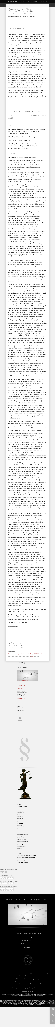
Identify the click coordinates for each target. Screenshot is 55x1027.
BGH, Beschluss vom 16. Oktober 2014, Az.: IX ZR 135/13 (11, 1000)
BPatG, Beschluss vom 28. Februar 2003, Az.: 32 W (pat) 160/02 (22, 1003)
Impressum (44, 1)
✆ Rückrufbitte (27, 947)
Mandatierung (35, 1)
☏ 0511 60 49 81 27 (27, 940)
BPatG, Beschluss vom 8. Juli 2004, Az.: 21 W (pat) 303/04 (35, 1000)
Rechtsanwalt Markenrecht (30, 994)
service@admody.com (22, 680)
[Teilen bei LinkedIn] (1, 873)
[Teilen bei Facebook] (6, 873)
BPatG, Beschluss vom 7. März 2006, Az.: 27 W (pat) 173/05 (28, 1001)
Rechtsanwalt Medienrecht (42, 994)
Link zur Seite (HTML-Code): (7, 875)
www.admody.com (21, 698)
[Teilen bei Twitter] (3, 873)
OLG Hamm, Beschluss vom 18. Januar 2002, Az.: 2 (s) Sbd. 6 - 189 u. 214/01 (24, 1002)
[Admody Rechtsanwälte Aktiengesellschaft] (27, 964)
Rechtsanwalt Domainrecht (7, 994)
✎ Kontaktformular (27, 944)
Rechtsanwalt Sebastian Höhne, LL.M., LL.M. (27, 989)
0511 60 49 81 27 (21, 683)
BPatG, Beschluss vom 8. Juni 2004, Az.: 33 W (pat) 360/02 (29, 1004)
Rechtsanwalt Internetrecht (18, 994)
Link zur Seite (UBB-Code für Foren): (9, 881)
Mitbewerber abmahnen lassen (26, 995)
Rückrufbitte (20, 688)
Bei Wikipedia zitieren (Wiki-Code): (8, 886)
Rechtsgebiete (25, 1)
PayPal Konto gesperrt (38, 995)
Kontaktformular (21, 685)
